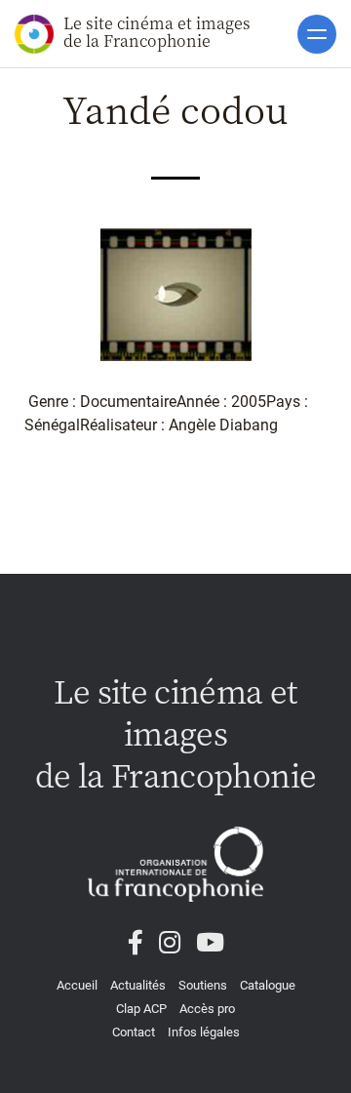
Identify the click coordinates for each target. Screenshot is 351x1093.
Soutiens (202, 985)
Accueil (77, 985)
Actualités (138, 985)
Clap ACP (141, 1008)
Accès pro (207, 1008)
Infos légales (204, 1032)
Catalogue (267, 985)
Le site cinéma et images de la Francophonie (157, 32)
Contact (133, 1032)
